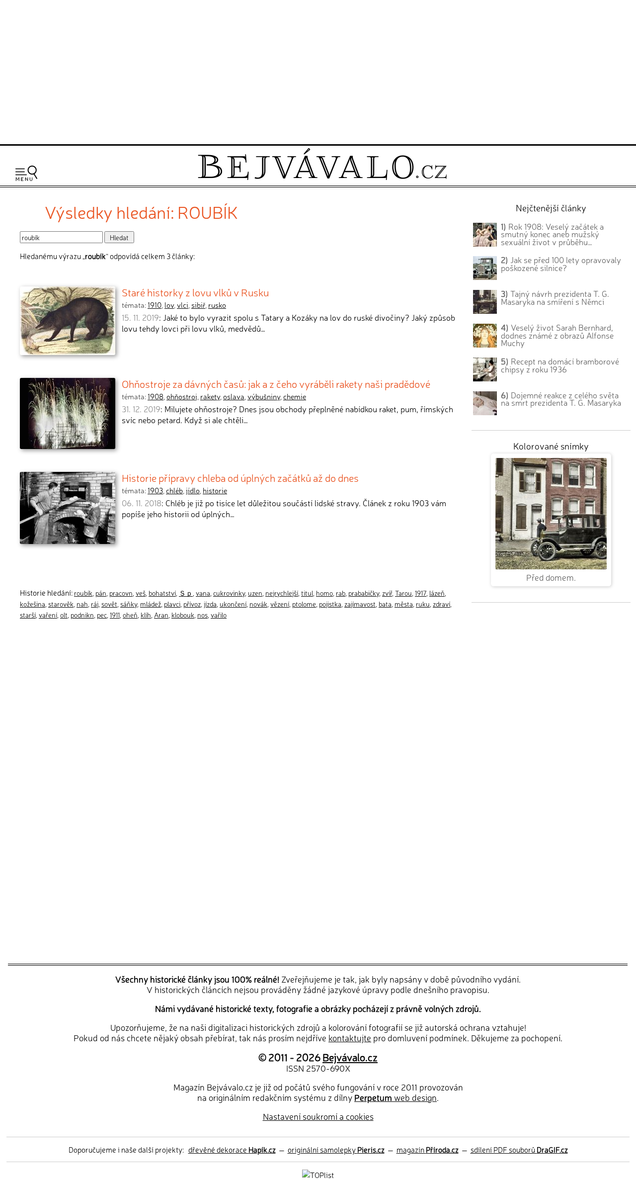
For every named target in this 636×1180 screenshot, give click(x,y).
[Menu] (26, 173)
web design (395, 1097)
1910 (154, 305)
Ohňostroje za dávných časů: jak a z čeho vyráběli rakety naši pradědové (276, 383)
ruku (423, 603)
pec (102, 614)
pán (100, 592)
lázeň (437, 592)
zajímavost (360, 603)
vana (203, 592)
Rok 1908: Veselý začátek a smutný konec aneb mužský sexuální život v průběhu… (552, 234)
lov (169, 305)
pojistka (330, 603)
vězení (279, 603)
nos (202, 614)
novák (258, 603)
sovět (109, 603)
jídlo (193, 490)
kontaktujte (349, 1037)
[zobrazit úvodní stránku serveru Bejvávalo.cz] (322, 177)
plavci (172, 603)
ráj (94, 603)
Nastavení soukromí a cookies (318, 1116)
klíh (146, 614)
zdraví (441, 603)
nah (82, 603)
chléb (174, 490)
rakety (210, 396)
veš (141, 592)
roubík (83, 592)
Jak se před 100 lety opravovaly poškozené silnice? (561, 263)
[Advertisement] (318, 70)
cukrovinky (229, 592)
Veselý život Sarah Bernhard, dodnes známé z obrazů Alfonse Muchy (557, 335)
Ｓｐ (186, 592)
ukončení (233, 603)
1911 (115, 614)
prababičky (363, 592)
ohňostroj (181, 396)
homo (324, 592)
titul (307, 592)
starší (28, 614)
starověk (61, 603)
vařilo (219, 614)
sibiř (198, 305)
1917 (420, 592)
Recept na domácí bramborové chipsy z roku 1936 (560, 365)
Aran (161, 614)
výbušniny (263, 396)
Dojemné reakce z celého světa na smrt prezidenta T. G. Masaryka (561, 398)
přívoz (192, 603)
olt (64, 614)
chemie (294, 396)
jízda (210, 603)
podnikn (82, 614)
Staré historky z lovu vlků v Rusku (195, 292)
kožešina (32, 603)
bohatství (162, 592)
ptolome (304, 603)
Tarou (403, 592)
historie (215, 490)
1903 (155, 490)
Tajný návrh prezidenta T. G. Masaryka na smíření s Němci (555, 297)
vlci (182, 305)
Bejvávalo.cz (350, 1057)
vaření (48, 614)
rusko (217, 305)
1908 (155, 396)
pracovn (121, 592)
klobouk (182, 614)
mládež (150, 603)
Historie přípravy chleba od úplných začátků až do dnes (240, 477)
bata (385, 603)
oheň (130, 614)
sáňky (128, 603)
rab (340, 592)
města (404, 603)
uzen (255, 592)
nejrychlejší (281, 592)
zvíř (387, 592)
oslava (233, 396)
